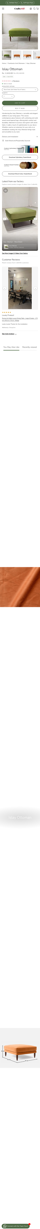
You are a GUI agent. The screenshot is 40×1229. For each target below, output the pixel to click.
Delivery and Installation (10, 137)
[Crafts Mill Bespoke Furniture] (19, 9)
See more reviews (9, 334)
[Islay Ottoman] (6, 55)
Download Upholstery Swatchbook (20, 157)
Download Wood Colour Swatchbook (20, 174)
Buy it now (20, 108)
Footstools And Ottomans (16, 63)
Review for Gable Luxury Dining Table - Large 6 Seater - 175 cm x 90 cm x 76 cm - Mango (20, 319)
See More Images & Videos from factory (15, 253)
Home (4, 63)
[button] (34, 8)
